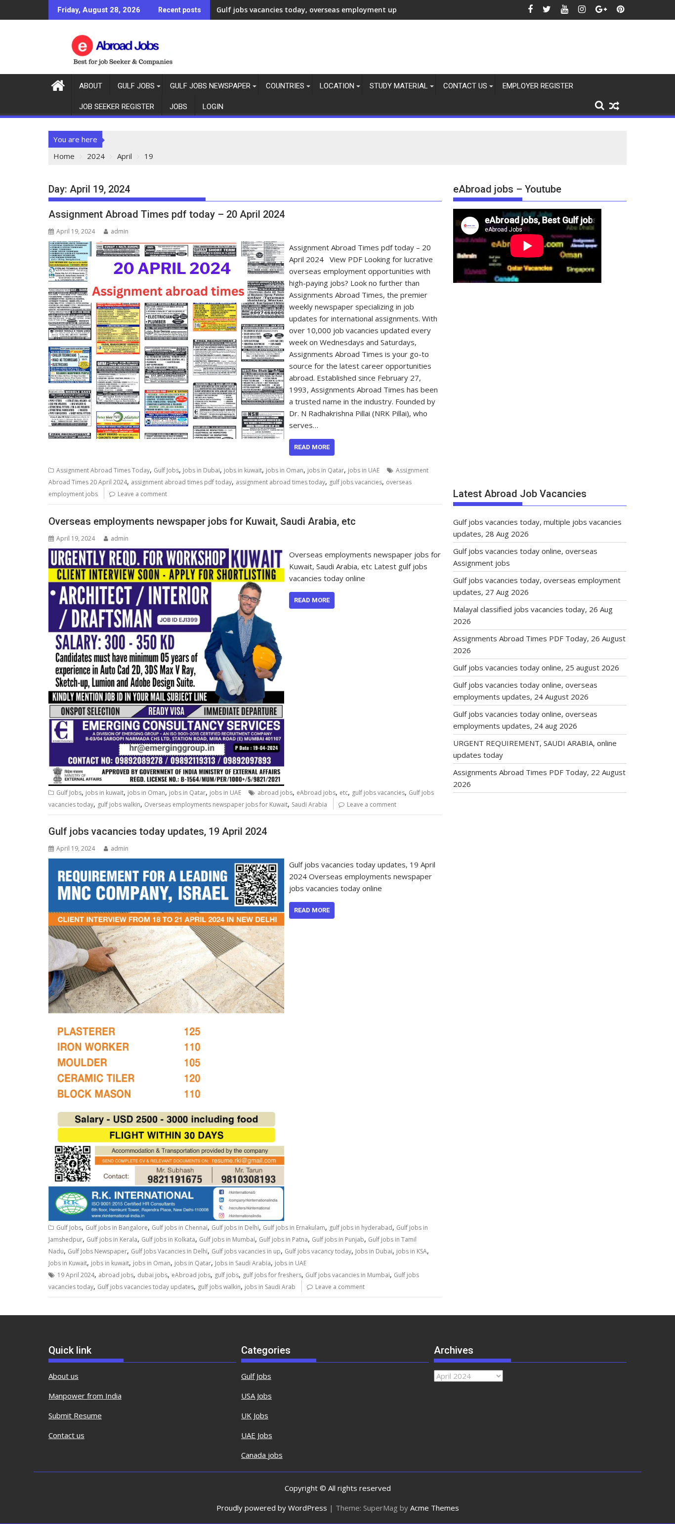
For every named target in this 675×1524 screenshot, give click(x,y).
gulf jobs (226, 1275)
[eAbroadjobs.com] (58, 84)
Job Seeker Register (116, 106)
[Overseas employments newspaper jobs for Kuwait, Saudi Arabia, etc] (166, 554)
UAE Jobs (256, 1435)
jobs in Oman (284, 470)
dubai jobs (152, 1275)
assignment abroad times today (280, 482)
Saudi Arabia (309, 804)
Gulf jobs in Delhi (235, 1227)
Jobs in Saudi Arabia (243, 1263)
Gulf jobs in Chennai (180, 1227)
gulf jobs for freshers (272, 1275)
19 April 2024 (75, 1275)
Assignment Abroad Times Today (103, 470)
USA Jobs (256, 1396)
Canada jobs (262, 1455)
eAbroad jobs (316, 792)
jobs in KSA (411, 1251)
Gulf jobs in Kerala (111, 1239)
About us (63, 1376)
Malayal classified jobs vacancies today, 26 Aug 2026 (306, 9)
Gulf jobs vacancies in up (246, 1251)
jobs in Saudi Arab (270, 1287)
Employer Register (538, 85)
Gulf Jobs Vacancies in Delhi (169, 1251)
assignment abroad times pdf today (181, 482)
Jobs (178, 106)
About (90, 85)
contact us (465, 85)
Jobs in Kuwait (67, 1263)
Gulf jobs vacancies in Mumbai (347, 1275)
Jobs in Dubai (201, 470)
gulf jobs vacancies (355, 482)
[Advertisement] (540, 390)
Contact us (66, 1435)
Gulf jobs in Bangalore (116, 1227)
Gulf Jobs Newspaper (210, 85)
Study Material (399, 85)
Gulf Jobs (136, 85)
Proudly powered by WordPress (271, 1508)
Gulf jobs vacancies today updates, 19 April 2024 (157, 831)
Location (337, 85)
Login (213, 106)
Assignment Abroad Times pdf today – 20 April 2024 (166, 214)
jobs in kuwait (243, 470)
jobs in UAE (364, 470)
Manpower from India (85, 1396)
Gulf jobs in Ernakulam (294, 1227)
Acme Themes (434, 1508)
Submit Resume (75, 1415)
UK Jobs (254, 1415)
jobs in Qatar (325, 470)
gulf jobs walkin (118, 804)
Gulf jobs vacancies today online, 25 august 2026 (536, 667)
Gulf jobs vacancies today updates (145, 1287)
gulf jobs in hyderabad (360, 1227)
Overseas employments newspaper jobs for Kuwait (216, 804)
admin (119, 231)
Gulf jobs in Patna (283, 1239)
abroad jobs (275, 792)
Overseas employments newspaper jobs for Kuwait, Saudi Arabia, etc (202, 521)
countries (285, 85)
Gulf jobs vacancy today (318, 1251)
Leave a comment (142, 494)
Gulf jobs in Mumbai (227, 1239)
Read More (312, 447)
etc (343, 792)
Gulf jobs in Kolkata (168, 1239)
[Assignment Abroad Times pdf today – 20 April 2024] (166, 247)
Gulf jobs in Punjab (338, 1239)
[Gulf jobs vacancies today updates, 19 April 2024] (166, 864)
